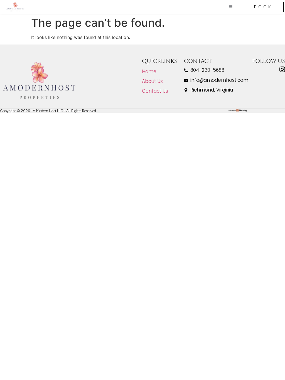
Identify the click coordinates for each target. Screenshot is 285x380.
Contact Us (155, 91)
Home (149, 71)
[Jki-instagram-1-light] (282, 69)
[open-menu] (230, 7)
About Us (152, 81)
